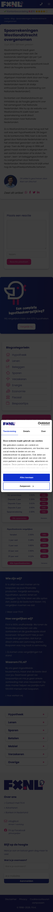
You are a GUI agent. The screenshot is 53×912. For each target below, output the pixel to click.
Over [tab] (43, 431)
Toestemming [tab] (9, 431)
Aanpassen (25, 486)
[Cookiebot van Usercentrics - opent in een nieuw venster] (38, 423)
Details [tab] (26, 431)
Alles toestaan (26, 477)
